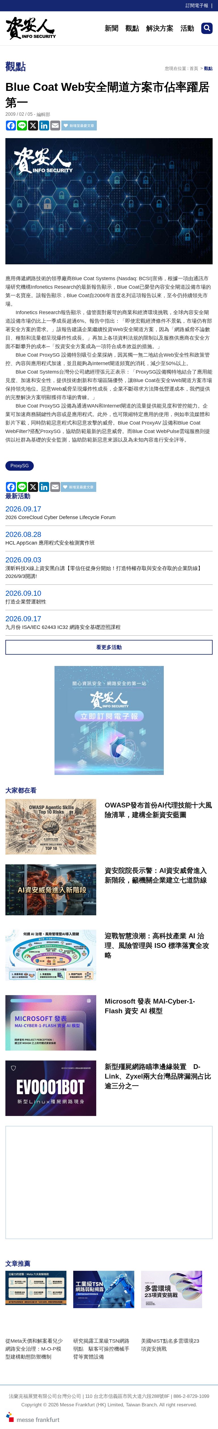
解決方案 (159, 28)
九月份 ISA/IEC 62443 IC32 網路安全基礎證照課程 (63, 627)
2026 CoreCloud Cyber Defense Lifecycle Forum (60, 517)
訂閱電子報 (197, 5)
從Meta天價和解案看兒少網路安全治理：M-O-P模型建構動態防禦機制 (34, 1349)
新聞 (111, 28)
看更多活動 (109, 647)
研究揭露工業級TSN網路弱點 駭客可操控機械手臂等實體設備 (101, 1349)
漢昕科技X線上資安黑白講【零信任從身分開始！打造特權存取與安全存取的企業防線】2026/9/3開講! (104, 572)
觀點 (132, 28)
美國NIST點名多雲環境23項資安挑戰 (170, 1345)
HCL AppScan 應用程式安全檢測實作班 (50, 543)
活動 (187, 28)
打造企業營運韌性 (25, 602)
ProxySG (20, 465)
